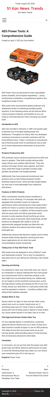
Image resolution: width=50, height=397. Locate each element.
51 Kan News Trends (25, 8)
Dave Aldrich (29, 40)
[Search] (46, 20)
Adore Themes (15, 394)
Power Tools (15, 357)
